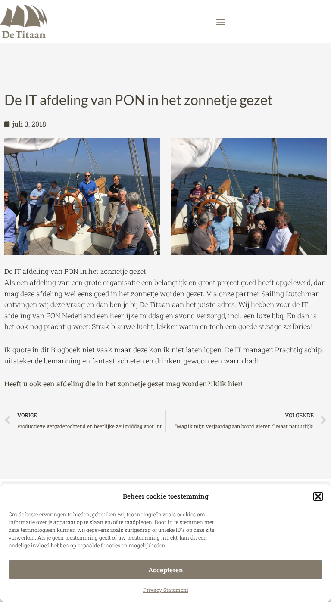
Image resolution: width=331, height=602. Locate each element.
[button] (318, 496)
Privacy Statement (165, 589)
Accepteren (165, 569)
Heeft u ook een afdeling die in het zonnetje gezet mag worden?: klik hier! (123, 383)
